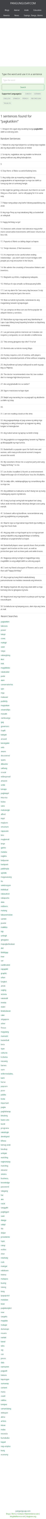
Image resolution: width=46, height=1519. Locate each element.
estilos (3, 1249)
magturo (4, 822)
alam (3, 680)
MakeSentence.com (32, 1514)
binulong (4, 1115)
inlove (3, 1425)
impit (3, 818)
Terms (14, 1514)
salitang (4, 768)
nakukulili (4, 998)
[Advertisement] (23, 42)
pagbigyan (5, 1212)
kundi (3, 1124)
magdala (4, 1320)
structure (5, 826)
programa (5, 1128)
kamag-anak (5, 1145)
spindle (4, 873)
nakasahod (5, 893)
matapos (4, 1278)
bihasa (3, 1140)
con (2, 1354)
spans (3, 760)
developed (5, 1136)
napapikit (4, 969)
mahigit (4, 642)
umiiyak (4, 1153)
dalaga (3, 1220)
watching (4, 1157)
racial (3, 1203)
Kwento (6, 15)
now (2, 1312)
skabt (3, 1006)
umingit (4, 935)
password (5, 1186)
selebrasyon (6, 885)
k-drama (4, 1057)
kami (2, 1078)
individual (4, 889)
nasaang (4, 1061)
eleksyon (4, 1412)
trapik (3, 730)
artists (3, 1421)
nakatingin (5, 1132)
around (4, 739)
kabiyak (4, 734)
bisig (3, 1291)
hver (2, 956)
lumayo (4, 789)
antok (3, 986)
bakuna (4, 1375)
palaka (3, 1094)
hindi (2, 1304)
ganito (3, 847)
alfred (3, 814)
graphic (4, 973)
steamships (5, 709)
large (3, 843)
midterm (4, 906)
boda (3, 1099)
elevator (4, 1170)
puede (3, 923)
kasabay (4, 1149)
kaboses (4, 626)
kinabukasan (6, 1011)
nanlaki (3, 1337)
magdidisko (5, 667)
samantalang (6, 1408)
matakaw (4, 1299)
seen (3, 647)
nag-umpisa (5, 1446)
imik (2, 663)
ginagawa (4, 939)
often (3, 977)
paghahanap (6, 1111)
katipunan (5, 860)
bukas (3, 801)
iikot (2, 659)
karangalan (5, 743)
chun (3, 1253)
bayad (3, 1442)
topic (3, 1241)
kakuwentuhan (7, 914)
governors (5, 726)
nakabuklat (5, 672)
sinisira (3, 1174)
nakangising (5, 655)
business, (5, 1178)
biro (2, 835)
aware (3, 751)
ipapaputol (5, 1295)
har (2, 1195)
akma (3, 1417)
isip (2, 931)
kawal (3, 1341)
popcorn (4, 1086)
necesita (4, 1433)
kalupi (3, 634)
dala (2, 1362)
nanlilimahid (5, 965)
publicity (4, 701)
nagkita (4, 856)
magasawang (6, 877)
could (3, 1396)
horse (3, 1082)
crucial (3, 772)
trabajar (4, 1325)
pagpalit (4, 1371)
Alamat (17, 10)
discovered (5, 755)
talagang (4, 1191)
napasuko (5, 831)
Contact (20, 1514)
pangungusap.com (23, 1511)
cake (2, 1015)
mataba (4, 852)
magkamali (5, 839)
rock (2, 1262)
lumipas (4, 1404)
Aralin (26, 10)
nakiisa (3, 1400)
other (3, 1023)
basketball (5, 1040)
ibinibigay (4, 952)
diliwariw (4, 764)
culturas (4, 1052)
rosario (4, 1333)
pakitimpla (5, 868)
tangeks (4, 1316)
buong (3, 1283)
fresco (3, 1027)
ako (2, 1199)
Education (37, 10)
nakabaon (4, 1270)
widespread (5, 776)
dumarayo (5, 1329)
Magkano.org (31, 1516)
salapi (3, 1224)
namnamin (5, 1366)
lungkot (4, 981)
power (3, 630)
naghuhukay (5, 1161)
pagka (3, 1107)
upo (2, 688)
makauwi (4, 697)
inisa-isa (4, 797)
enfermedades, (7, 1073)
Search (23, 87)
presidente (5, 1237)
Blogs (7, 10)
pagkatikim (5, 621)
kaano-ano (5, 1119)
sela (2, 747)
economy (4, 1454)
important (5, 1103)
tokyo (3, 651)
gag (2, 722)
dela (2, 902)
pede (3, 676)
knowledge (5, 1182)
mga (2, 693)
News (16, 15)
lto (2, 881)
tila (2, 1228)
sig (2, 1350)
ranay (3, 1245)
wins (2, 1345)
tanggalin (4, 1207)
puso (3, 1090)
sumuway (5, 1383)
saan (3, 1216)
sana (3, 806)
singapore (5, 1019)
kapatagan (5, 1379)
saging (3, 990)
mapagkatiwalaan (8, 944)
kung (3, 1450)
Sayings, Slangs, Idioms (33, 15)
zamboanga (5, 718)
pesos (3, 1358)
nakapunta (5, 898)
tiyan (3, 1048)
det (2, 948)
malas (3, 1429)
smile (3, 785)
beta (3, 1044)
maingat (4, 1266)
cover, (3, 638)
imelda (3, 1002)
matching (4, 1165)
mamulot (4, 1036)
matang (4, 910)
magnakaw (5, 705)
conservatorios (7, 684)
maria (3, 1391)
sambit (3, 919)
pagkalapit (5, 793)
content (4, 1387)
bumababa (5, 1438)
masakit (4, 713)
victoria (4, 994)
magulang (5, 1032)
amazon (4, 780)
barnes (3, 1065)
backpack (4, 864)
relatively (4, 1258)
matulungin (5, 810)
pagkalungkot (6, 1308)
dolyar (3, 1232)
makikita (4, 927)
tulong (3, 1287)
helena (3, 1274)
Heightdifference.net (17, 1516)
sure (3, 1069)
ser (2, 960)
